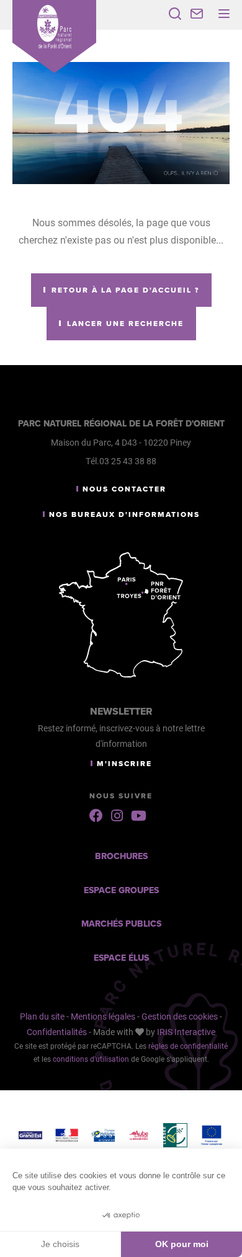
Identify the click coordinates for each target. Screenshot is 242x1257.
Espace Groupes (121, 890)
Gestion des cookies (179, 1016)
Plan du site (42, 1016)
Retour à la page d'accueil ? (125, 290)
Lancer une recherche (125, 323)
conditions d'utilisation (91, 1059)
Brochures (121, 856)
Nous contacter (124, 489)
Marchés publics (121, 924)
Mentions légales (103, 1016)
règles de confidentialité (188, 1046)
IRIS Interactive (186, 1032)
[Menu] (224, 13)
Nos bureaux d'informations (124, 514)
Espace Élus (121, 958)
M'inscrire (124, 763)
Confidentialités (57, 1032)
